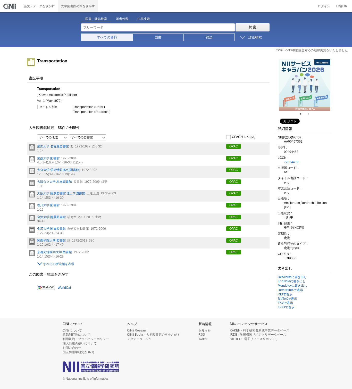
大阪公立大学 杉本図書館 (54, 182)
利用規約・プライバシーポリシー (86, 339)
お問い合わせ (72, 348)
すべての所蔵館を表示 (58, 264)
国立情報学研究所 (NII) (78, 352)
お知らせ (204, 330)
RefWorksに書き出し (292, 277)
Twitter (202, 339)
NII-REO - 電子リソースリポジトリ (254, 339)
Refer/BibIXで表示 (290, 290)
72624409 (291, 162)
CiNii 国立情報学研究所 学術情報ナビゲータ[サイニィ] (10, 6)
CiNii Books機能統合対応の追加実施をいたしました (312, 50)
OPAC (233, 146)
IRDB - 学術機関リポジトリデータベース (258, 334)
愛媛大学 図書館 (48, 158)
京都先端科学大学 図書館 (54, 252)
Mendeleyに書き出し (292, 285)
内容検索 (143, 19)
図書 (158, 37)
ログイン (324, 6)
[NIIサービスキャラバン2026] (304, 85)
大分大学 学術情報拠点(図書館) (58, 170)
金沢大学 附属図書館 (51, 217)
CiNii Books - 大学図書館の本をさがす (153, 334)
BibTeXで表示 (287, 299)
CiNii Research (137, 330)
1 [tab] (302, 114)
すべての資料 (107, 37)
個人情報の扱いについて (80, 343)
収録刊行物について (76, 334)
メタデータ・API (138, 339)
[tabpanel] (304, 85)
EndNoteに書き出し (292, 281)
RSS (201, 334)
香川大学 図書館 (48, 205)
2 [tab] (310, 114)
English (341, 6)
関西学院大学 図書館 (51, 240)
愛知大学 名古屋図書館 (53, 146)
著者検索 (122, 19)
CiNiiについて (72, 330)
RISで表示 (285, 294)
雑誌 (209, 37)
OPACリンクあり (244, 137)
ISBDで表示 (286, 307)
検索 (252, 27)
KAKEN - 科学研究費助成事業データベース (259, 330)
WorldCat (64, 287)
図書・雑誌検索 (96, 19)
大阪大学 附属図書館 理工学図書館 (61, 193)
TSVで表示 (285, 303)
